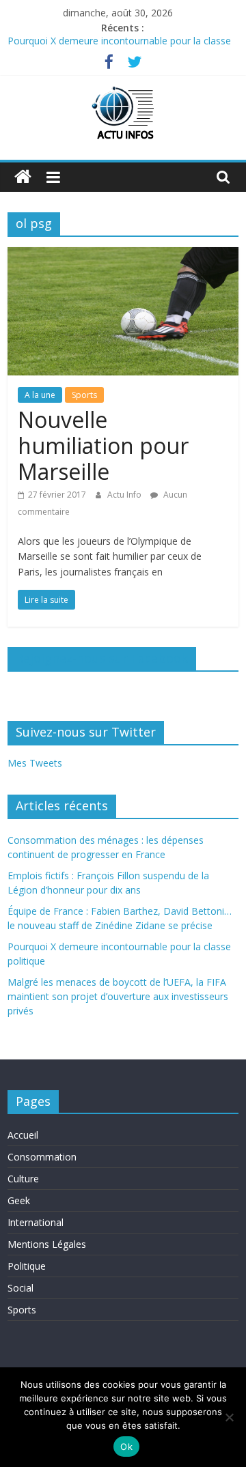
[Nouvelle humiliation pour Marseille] (123, 255)
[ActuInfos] (23, 177)
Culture (23, 1178)
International (36, 1222)
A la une (40, 395)
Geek (19, 1200)
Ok (126, 1446)
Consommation (42, 1156)
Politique (27, 1265)
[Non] (229, 1417)
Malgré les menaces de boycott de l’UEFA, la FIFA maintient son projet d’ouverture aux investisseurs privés (118, 996)
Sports (84, 395)
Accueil (23, 1134)
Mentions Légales (47, 1244)
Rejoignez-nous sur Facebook (102, 658)
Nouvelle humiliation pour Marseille (103, 446)
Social (20, 1287)
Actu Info (125, 494)
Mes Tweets (35, 762)
